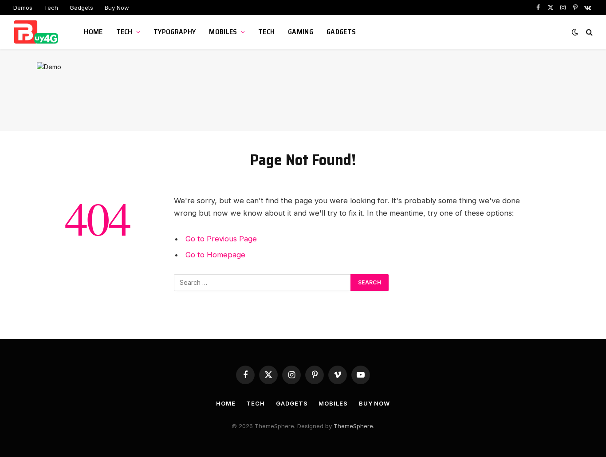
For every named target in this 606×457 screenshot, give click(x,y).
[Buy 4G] (37, 32)
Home (93, 31)
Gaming (300, 31)
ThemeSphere (353, 425)
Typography (174, 31)
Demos (22, 7)
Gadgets (81, 7)
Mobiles (223, 31)
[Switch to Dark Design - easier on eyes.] (575, 31)
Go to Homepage (215, 254)
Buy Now (117, 7)
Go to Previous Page (221, 238)
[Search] (588, 32)
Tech (51, 7)
